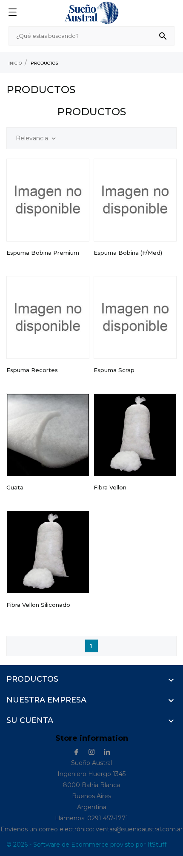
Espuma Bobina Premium (42, 252)
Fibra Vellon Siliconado (38, 604)
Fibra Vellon (110, 487)
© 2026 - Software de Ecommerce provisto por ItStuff (86, 844)
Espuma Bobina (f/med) (128, 252)
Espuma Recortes (32, 370)
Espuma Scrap (114, 370)
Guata (14, 487)
